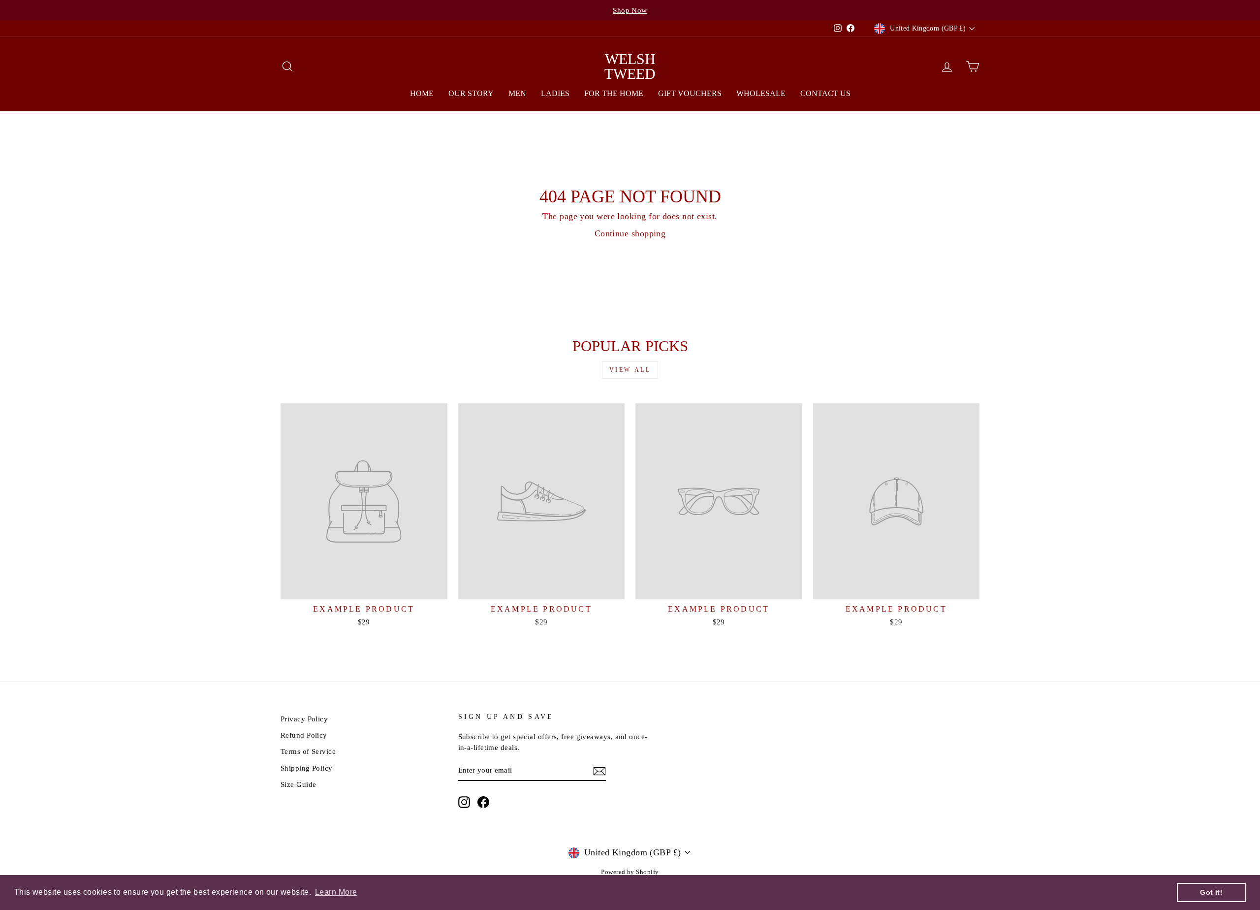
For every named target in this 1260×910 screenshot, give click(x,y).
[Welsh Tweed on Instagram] (464, 802)
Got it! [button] (1211, 892)
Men (517, 93)
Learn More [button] (336, 892)
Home (422, 93)
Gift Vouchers (690, 93)
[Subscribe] (599, 770)
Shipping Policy (307, 768)
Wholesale (761, 93)
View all (630, 369)
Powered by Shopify (630, 872)
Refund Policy (304, 735)
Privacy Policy (304, 719)
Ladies (555, 93)
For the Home (613, 93)
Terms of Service (308, 751)
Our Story (471, 93)
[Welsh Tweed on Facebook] (483, 802)
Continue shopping (630, 233)
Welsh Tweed (630, 66)
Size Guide (298, 784)
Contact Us (825, 93)
